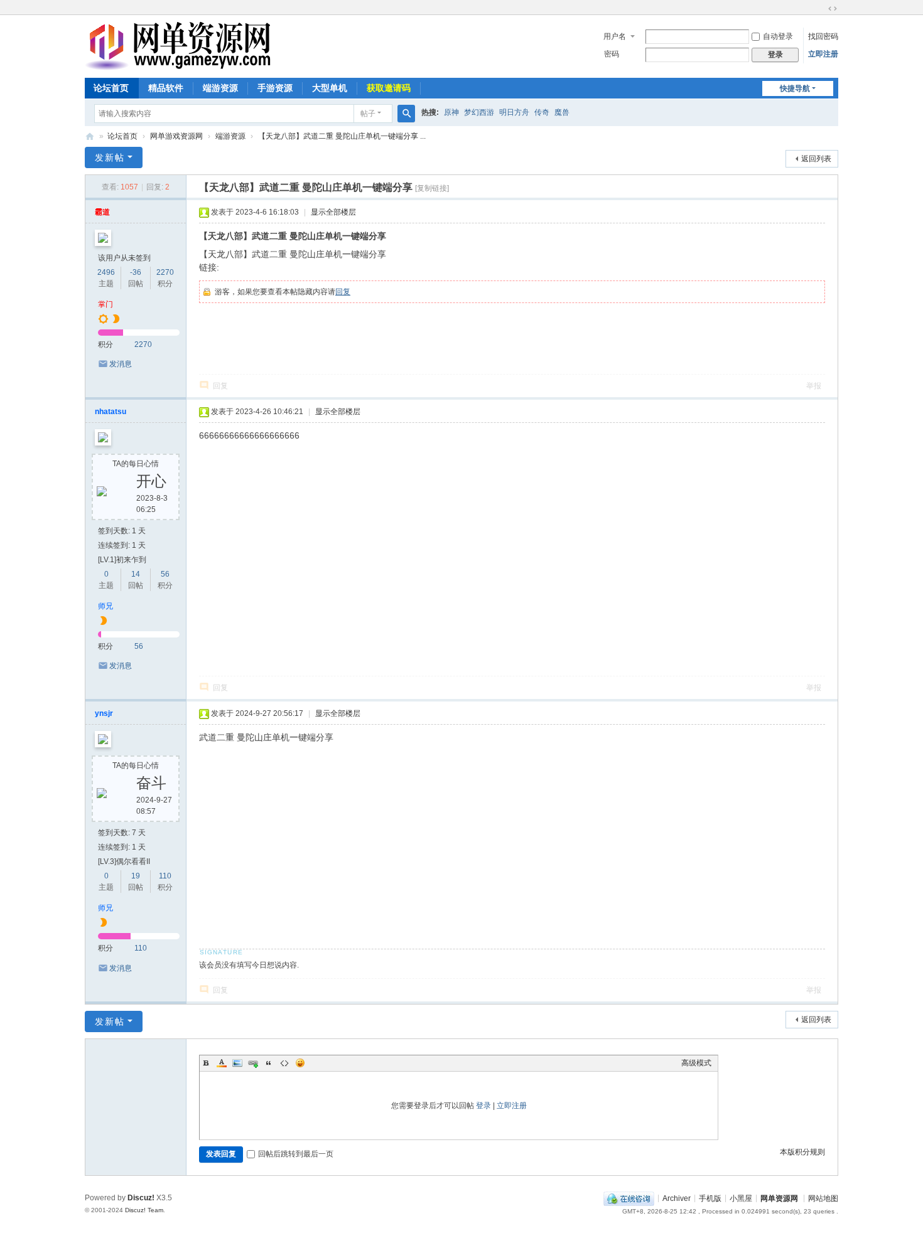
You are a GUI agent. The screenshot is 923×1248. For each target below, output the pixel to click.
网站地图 (823, 1197)
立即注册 (823, 54)
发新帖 (110, 157)
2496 (106, 272)
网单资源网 (90, 136)
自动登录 (778, 36)
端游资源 (220, 88)
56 (165, 574)
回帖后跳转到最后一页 (295, 1153)
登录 (483, 1105)
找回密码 (823, 36)
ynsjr (104, 713)
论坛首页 (111, 88)
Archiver (676, 1197)
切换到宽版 (832, 8)
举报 (813, 385)
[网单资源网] (178, 64)
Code (284, 1063)
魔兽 (561, 112)
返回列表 (816, 158)
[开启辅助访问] (821, 8)
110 (165, 876)
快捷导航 (795, 88)
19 (135, 876)
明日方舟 (514, 112)
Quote (268, 1063)
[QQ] (628, 1197)
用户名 (614, 36)
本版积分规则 (802, 1152)
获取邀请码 (389, 88)
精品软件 (165, 88)
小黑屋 (741, 1197)
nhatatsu (110, 411)
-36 (135, 272)
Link (253, 1063)
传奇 (541, 112)
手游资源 (275, 88)
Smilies (300, 1063)
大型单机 (329, 88)
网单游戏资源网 (176, 136)
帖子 (367, 113)
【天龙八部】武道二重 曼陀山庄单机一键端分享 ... (342, 136)
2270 (165, 272)
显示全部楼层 (333, 212)
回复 (342, 291)
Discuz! (140, 1197)
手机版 (710, 1197)
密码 (611, 54)
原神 (451, 112)
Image (237, 1063)
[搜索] (406, 113)
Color (221, 1063)
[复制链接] (432, 188)
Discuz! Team (144, 1210)
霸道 (102, 212)
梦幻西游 (479, 112)
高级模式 (696, 1063)
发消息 (120, 364)
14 (135, 574)
